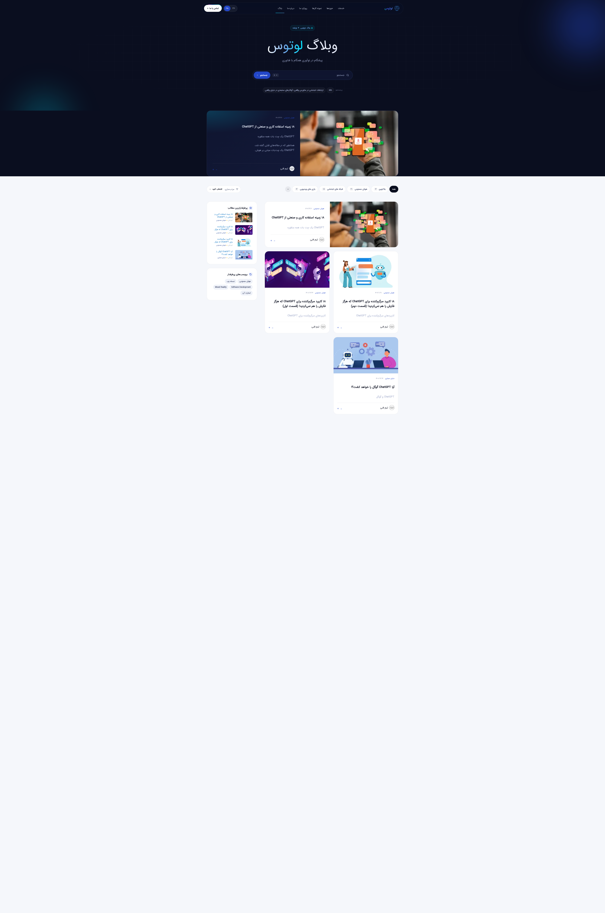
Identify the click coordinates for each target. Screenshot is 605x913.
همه (394, 189)
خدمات (341, 8)
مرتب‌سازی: (223, 189)
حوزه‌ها (330, 8)
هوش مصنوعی (359, 189)
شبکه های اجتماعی (333, 189)
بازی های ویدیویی (305, 189)
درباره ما (290, 8)
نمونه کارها (317, 8)
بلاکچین (380, 189)
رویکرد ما (303, 8)
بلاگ (280, 8)
